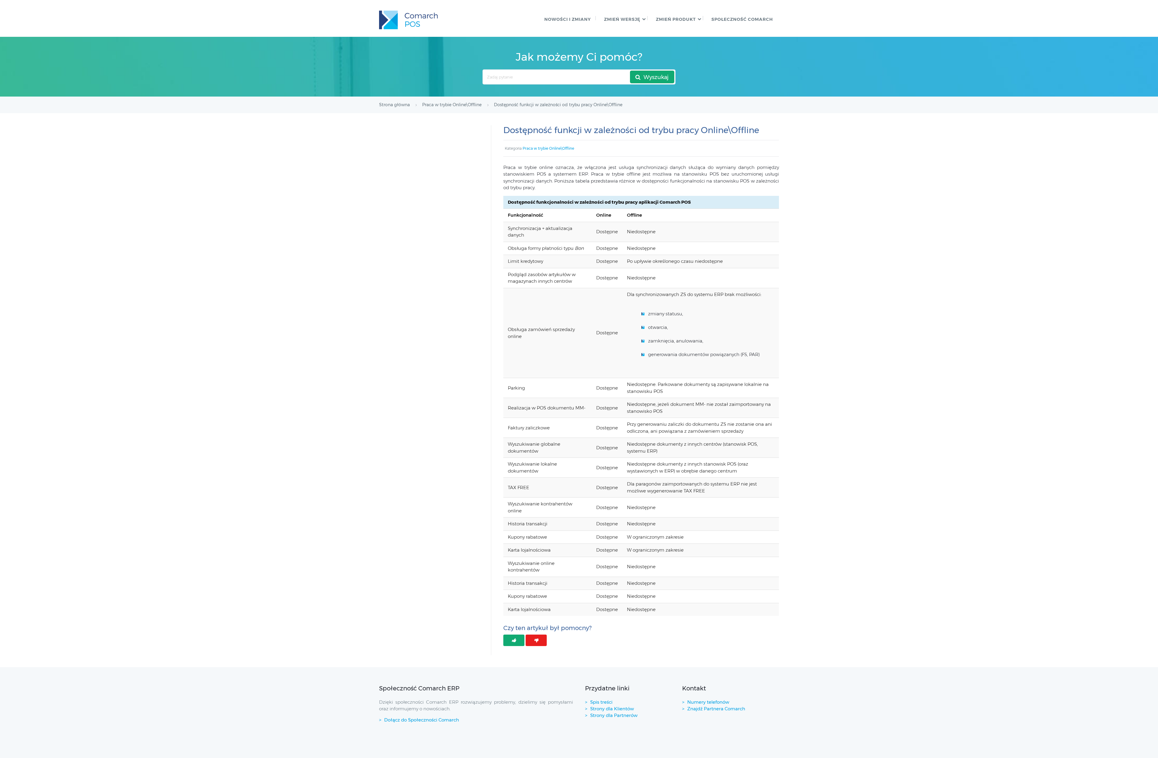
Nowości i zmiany (567, 19)
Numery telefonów (708, 702)
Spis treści (601, 702)
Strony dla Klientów (612, 709)
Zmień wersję (622, 19)
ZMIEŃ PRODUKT (676, 19)
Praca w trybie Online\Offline (548, 148)
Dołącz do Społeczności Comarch (421, 720)
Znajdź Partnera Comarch (716, 709)
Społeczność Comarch (742, 19)
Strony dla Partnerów (614, 715)
